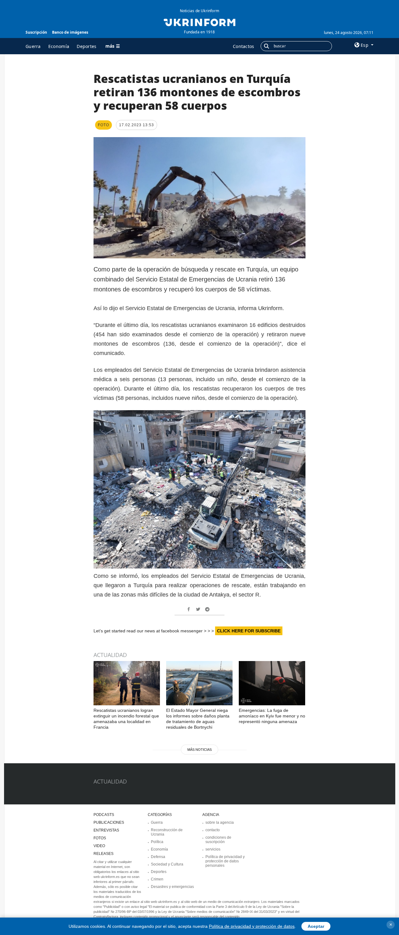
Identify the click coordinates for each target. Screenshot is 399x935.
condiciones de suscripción (218, 839)
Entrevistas (106, 830)
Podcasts (104, 815)
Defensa (158, 857)
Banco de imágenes (70, 32)
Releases (103, 853)
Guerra (33, 46)
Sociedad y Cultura (167, 864)
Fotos (100, 838)
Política (157, 842)
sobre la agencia (219, 822)
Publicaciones (109, 822)
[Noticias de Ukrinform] (199, 21)
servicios (212, 849)
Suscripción (36, 32)
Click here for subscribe (249, 630)
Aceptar (316, 926)
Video (99, 846)
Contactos (243, 46)
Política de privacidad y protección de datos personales (225, 861)
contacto (212, 830)
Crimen (157, 879)
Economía (58, 46)
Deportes (86, 46)
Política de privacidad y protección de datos (252, 926)
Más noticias (199, 749)
